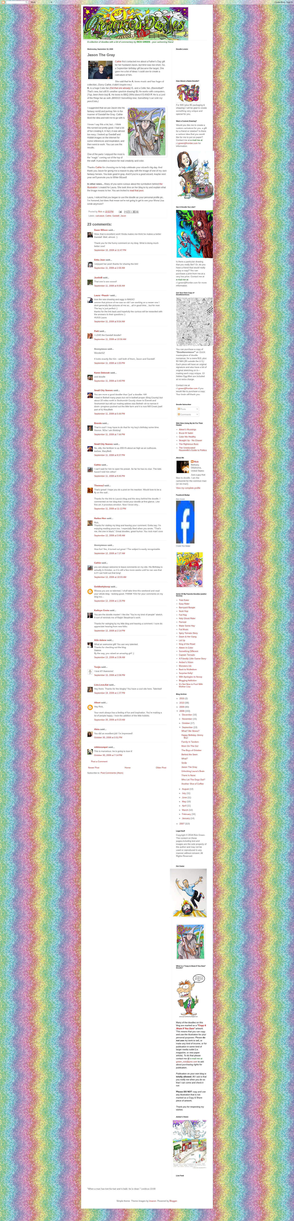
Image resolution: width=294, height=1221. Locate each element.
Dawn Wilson (101, 230)
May (184, 801)
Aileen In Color (186, 647)
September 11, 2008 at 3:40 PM (109, 381)
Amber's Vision (186, 662)
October (186, 723)
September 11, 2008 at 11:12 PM (110, 508)
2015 (182, 698)
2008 (182, 711)
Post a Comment (99, 761)
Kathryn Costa (101, 610)
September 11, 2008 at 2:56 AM (109, 268)
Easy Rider (184, 604)
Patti (96, 331)
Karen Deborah (102, 372)
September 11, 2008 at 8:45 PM (109, 476)
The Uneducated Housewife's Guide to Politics (193, 449)
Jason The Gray (189, 767)
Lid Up (182, 640)
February (187, 814)
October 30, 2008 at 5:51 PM (108, 737)
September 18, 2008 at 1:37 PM (109, 693)
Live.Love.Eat (101, 685)
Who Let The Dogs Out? (193, 779)
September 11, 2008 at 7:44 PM (109, 434)
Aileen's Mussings (187, 429)
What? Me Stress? (190, 731)
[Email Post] (120, 212)
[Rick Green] (185, 542)
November (187, 719)
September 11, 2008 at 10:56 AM (110, 339)
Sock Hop (183, 611)
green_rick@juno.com (186, 1061)
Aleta (97, 729)
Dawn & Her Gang (187, 636)
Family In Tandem (190, 742)
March (185, 810)
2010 (182, 702)
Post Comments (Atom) (112, 773)
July (184, 793)
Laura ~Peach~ (102, 295)
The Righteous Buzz (188, 444)
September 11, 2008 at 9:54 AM (109, 321)
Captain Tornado (187, 655)
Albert (97, 702)
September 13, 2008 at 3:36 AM (109, 657)
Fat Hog (183, 615)
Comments (185, 414)
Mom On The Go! (189, 746)
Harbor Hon (100, 518)
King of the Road (187, 644)
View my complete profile (188, 488)
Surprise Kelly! (186, 673)
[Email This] (125, 211)
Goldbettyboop (102, 586)
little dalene (100, 640)
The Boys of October (191, 750)
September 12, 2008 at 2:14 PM (109, 630)
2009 (182, 707)
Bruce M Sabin (186, 433)
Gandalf (115, 216)
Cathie (118, 61)
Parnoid (182, 622)
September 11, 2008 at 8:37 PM (109, 455)
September (187, 727)
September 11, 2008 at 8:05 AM (109, 285)
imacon (152, 1201)
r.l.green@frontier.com (187, 143)
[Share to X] (131, 211)
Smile (184, 763)
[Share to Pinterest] (137, 211)
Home (127, 767)
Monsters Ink (185, 666)
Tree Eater (184, 600)
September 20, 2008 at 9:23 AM (109, 720)
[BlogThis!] (128, 211)
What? (184, 758)
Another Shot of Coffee (192, 783)
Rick (196, 461)
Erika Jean (99, 260)
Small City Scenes (103, 390)
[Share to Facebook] (134, 211)
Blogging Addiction (188, 680)
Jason (123, 216)
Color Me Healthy (187, 436)
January (186, 818)
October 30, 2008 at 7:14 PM (108, 755)
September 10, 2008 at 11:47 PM (110, 250)
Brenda (98, 423)
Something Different (188, 651)
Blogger (173, 1201)
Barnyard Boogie (187, 607)
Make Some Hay (187, 625)
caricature (100, 216)
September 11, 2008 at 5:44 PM (109, 413)
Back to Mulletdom (188, 669)
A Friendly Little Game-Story (192, 658)
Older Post (161, 767)
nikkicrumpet (101, 747)
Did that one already (120, 88)
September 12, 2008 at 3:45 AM (109, 535)
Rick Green (180, 499)
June (184, 797)
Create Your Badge (183, 546)
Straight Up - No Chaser (190, 440)
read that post (136, 190)
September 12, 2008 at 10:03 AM (110, 577)
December (187, 714)
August (185, 789)
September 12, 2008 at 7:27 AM (109, 553)
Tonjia (97, 667)
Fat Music (183, 629)
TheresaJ (99, 485)
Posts (183, 409)
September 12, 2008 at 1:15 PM (109, 601)
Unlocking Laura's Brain (192, 771)
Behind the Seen (189, 754)
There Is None (188, 775)
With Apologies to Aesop (190, 677)
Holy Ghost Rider (187, 618)
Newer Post (93, 767)
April (184, 805)
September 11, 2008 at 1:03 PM (109, 363)
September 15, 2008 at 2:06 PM (109, 675)
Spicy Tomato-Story (188, 633)
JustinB (98, 277)
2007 (182, 823)
